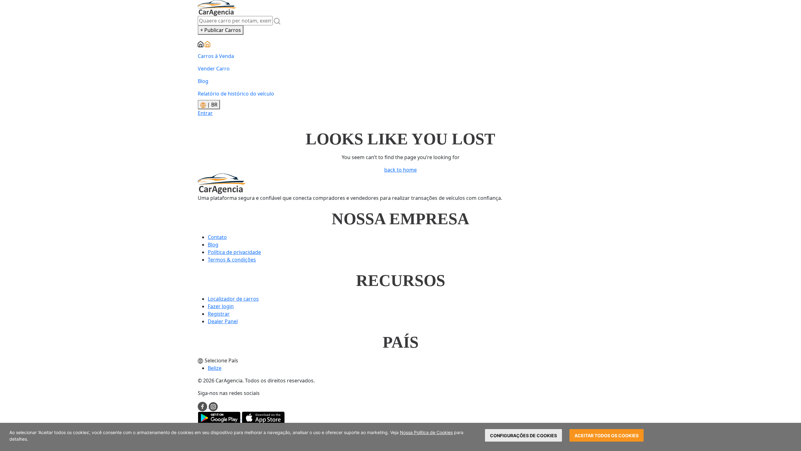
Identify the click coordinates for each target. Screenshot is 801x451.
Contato (217, 237)
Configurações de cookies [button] (523, 435)
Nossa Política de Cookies (426, 432)
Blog (203, 81)
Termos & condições (232, 259)
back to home (400, 169)
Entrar (205, 113)
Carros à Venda (216, 56)
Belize (215, 368)
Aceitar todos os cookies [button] (606, 435)
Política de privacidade (234, 252)
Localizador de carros (233, 298)
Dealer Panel (223, 321)
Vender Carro (214, 68)
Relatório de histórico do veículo (236, 93)
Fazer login (221, 306)
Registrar (219, 313)
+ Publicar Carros (220, 30)
